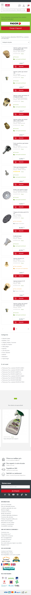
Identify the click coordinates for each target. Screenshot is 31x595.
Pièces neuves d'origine (7, 520)
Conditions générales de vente (8, 508)
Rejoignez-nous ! (5, 544)
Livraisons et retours (6, 511)
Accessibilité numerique (7, 526)
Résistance (4, 356)
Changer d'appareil (15, 28)
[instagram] (18, 495)
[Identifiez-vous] (24, 6)
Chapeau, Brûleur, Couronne (9, 342)
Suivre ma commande (6, 504)
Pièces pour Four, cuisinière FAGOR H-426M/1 (13, 376)
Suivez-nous (6, 483)
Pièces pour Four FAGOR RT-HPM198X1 (11, 380)
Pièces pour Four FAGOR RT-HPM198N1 (11, 378)
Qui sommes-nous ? (6, 534)
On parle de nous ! (5, 541)
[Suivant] (28, 329)
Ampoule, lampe (6, 338)
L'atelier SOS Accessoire (7, 535)
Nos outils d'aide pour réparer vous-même (11, 543)
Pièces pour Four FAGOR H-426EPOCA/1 (12, 374)
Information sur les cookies (7, 522)
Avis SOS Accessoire (6, 539)
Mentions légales (5, 510)
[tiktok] (22, 495)
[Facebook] (5, 495)
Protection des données (7, 517)
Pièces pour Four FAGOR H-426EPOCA (11, 372)
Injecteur (4, 348)
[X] (9, 495)
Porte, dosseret (6, 352)
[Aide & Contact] (19, 6)
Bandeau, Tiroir (6, 340)
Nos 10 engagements (6, 537)
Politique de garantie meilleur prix (9, 518)
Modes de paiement (6, 513)
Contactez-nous (5, 532)
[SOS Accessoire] (7, 5)
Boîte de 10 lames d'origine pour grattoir (13, 438)
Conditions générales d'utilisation (9, 515)
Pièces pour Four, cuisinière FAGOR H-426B (12, 370)
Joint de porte (5, 350)
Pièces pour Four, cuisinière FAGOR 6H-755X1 (13, 382)
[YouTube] (13, 495)
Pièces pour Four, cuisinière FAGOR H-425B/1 (13, 368)
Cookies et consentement (7, 524)
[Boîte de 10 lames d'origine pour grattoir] (15, 422)
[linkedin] (26, 495)
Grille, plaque (5, 346)
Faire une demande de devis (8, 506)
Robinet (4, 354)
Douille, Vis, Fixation (7, 344)
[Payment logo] (15, 592)
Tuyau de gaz (5, 358)
